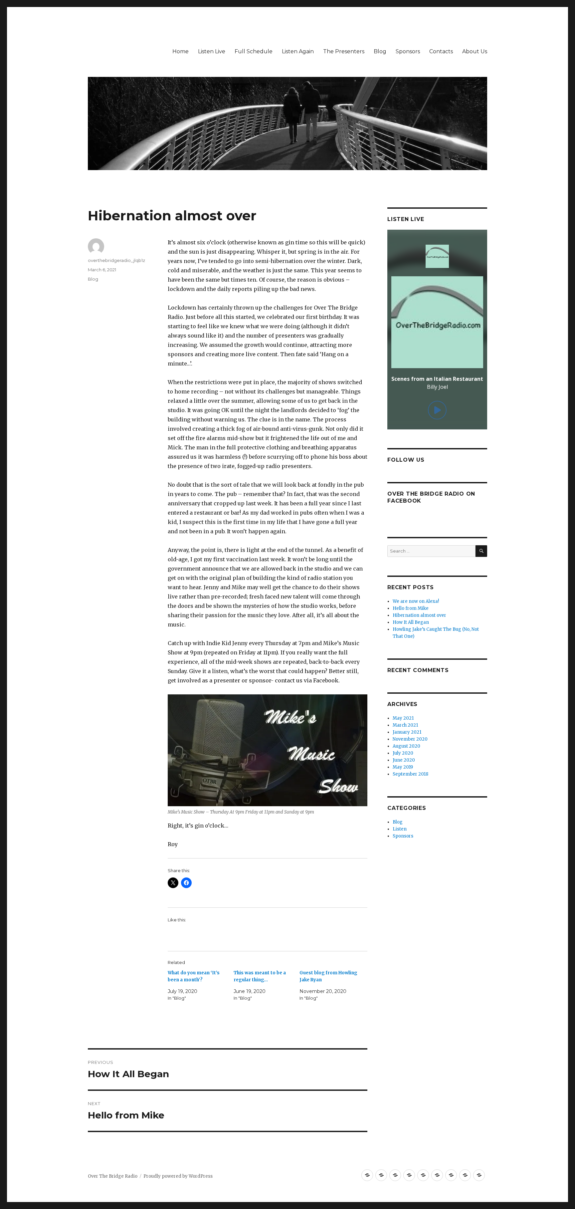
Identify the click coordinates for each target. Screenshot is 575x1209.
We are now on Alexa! (416, 601)
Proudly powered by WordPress (178, 1176)
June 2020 (404, 760)
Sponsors (408, 51)
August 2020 (406, 746)
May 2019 (403, 767)
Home (180, 51)
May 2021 (403, 718)
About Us (474, 51)
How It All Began (411, 622)
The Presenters (343, 51)
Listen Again (298, 51)
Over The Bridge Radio (112, 1176)
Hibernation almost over (419, 615)
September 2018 (410, 774)
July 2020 (403, 753)
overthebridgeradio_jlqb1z (116, 260)
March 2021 (405, 725)
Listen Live (211, 51)
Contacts (441, 51)
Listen (400, 829)
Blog (380, 51)
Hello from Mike (411, 608)
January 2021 (407, 732)
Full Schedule (254, 51)
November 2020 (410, 739)
